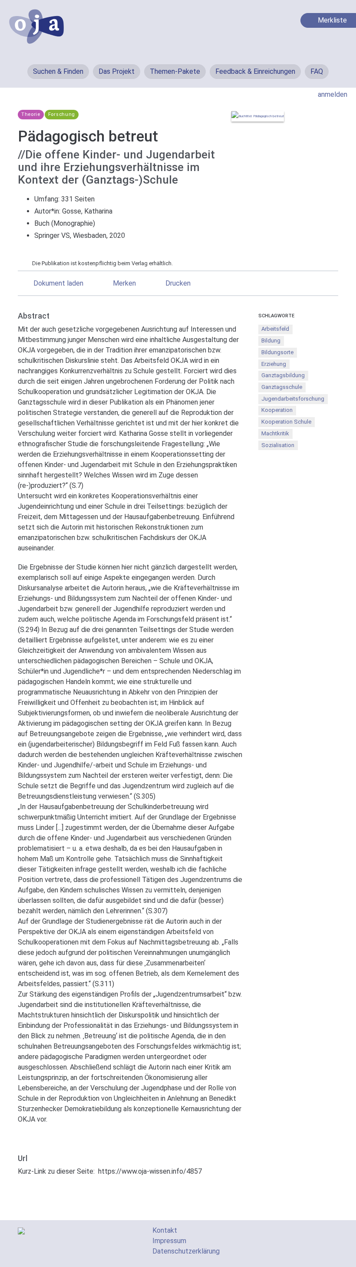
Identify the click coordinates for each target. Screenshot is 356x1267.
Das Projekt (117, 71)
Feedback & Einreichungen (255, 71)
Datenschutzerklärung (186, 1251)
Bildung (270, 340)
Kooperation (277, 410)
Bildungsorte (277, 352)
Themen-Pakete (175, 71)
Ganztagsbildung (283, 375)
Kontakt (164, 1230)
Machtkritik (275, 433)
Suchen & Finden (58, 71)
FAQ (316, 71)
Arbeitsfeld (275, 329)
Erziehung (273, 364)
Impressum (169, 1241)
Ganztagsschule (281, 387)
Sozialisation (277, 445)
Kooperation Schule (286, 421)
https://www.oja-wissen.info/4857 (150, 1171)
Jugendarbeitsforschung (292, 398)
